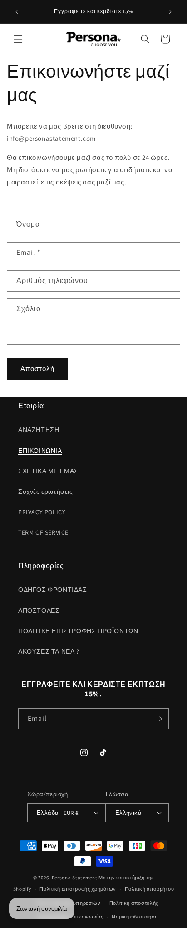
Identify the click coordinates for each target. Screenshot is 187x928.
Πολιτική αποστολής (134, 903)
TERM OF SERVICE (43, 532)
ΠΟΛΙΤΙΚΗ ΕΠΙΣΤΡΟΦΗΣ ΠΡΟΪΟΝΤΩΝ (78, 631)
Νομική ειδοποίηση (135, 916)
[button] (18, 39)
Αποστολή (37, 368)
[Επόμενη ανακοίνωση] (170, 12)
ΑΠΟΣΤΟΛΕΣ (38, 610)
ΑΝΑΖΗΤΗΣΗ (38, 430)
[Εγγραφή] (158, 718)
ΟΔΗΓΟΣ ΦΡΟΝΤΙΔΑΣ (52, 590)
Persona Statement (75, 877)
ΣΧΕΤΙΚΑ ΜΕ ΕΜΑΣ (48, 471)
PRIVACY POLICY (41, 512)
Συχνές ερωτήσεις (45, 491)
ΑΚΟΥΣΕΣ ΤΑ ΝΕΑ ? (48, 651)
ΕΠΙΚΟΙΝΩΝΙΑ (40, 451)
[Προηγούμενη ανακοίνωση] (17, 12)
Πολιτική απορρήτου (149, 889)
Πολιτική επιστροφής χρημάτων (77, 889)
